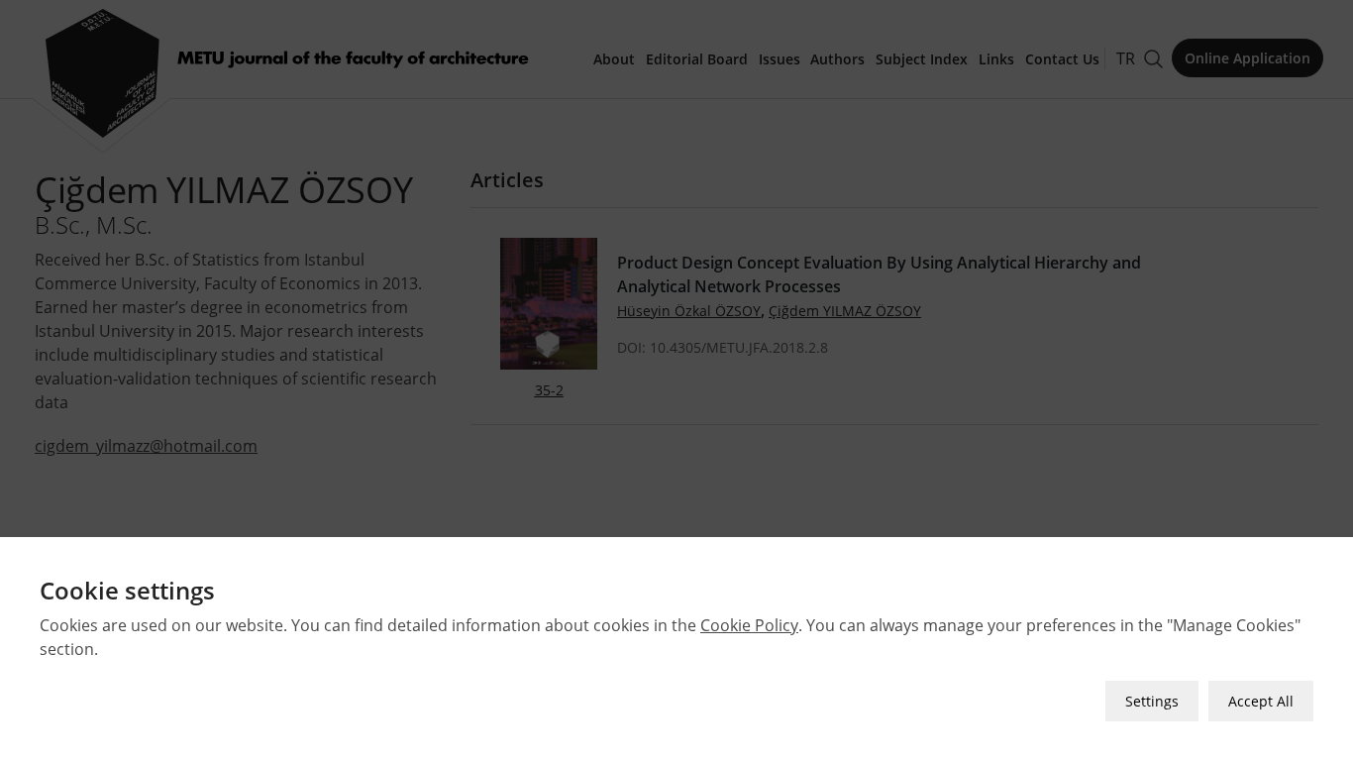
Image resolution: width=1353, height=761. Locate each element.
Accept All (1261, 701)
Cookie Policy (749, 625)
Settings (1152, 701)
